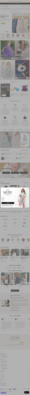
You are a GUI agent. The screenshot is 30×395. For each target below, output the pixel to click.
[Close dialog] (28, 188)
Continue (7, 203)
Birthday (3, 198)
